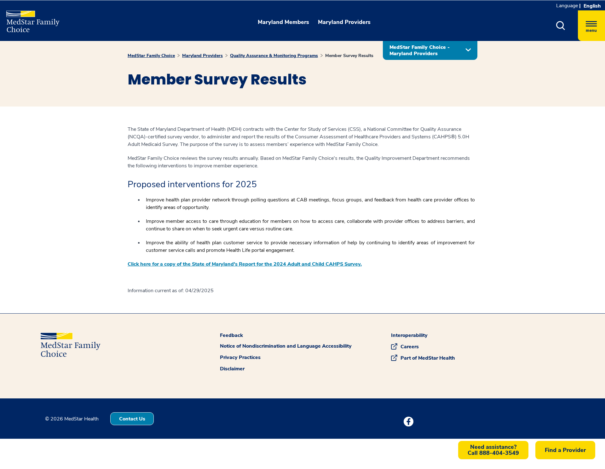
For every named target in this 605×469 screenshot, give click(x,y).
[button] (561, 25)
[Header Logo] (30, 18)
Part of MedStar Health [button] (427, 358)
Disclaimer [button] (232, 368)
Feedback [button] (231, 335)
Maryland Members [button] (283, 22)
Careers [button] (409, 346)
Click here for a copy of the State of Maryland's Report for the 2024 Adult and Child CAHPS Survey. (245, 264)
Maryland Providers (202, 56)
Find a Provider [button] (565, 450)
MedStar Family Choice (151, 56)
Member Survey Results (349, 56)
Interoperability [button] (409, 335)
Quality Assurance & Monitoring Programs (274, 56)
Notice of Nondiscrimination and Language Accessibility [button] (286, 346)
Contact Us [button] (132, 418)
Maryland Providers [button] (344, 22)
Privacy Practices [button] (240, 357)
